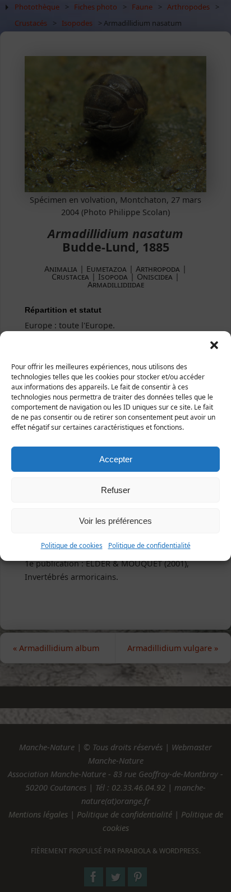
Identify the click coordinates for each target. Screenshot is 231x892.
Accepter (115, 459)
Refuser (115, 490)
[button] (214, 345)
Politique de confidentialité (149, 545)
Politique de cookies (72, 545)
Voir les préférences (115, 521)
